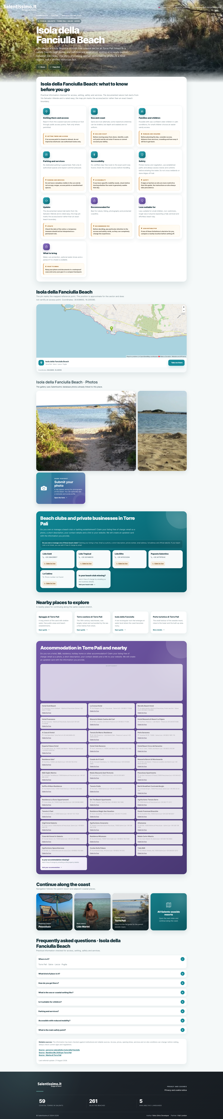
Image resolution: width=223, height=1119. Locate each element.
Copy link (56, 67)
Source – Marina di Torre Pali (50, 1055)
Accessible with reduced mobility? (54, 1020)
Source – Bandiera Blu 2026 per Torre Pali (55, 1053)
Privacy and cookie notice (176, 1090)
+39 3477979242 (159, 557)
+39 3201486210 (87, 557)
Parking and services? (48, 1011)
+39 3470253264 (123, 557)
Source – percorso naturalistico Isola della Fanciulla (59, 1050)
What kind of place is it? (49, 974)
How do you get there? (48, 983)
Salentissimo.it (42, 15)
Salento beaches (182, 7)
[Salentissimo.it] (20, 7)
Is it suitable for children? (50, 1002)
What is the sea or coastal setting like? (55, 992)
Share (42, 67)
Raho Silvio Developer (160, 1115)
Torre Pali (54, 15)
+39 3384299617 (51, 557)
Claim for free (50, 563)
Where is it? (43, 959)
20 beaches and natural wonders (206, 7)
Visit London (182, 1115)
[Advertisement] (111, 683)
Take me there (176, 363)
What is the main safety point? (52, 1030)
